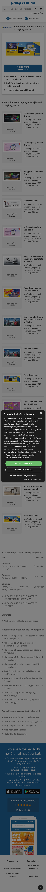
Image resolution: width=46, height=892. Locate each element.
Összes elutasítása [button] (24, 470)
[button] (23, 475)
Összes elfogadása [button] (24, 463)
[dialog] (23, 446)
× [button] (41, 413)
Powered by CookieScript (33, 480)
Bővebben (27, 458)
